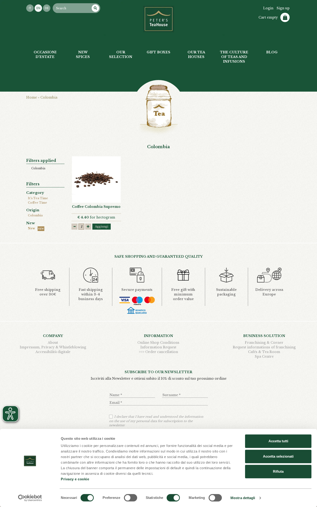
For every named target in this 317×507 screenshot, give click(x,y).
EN (38, 8)
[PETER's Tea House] (158, 19)
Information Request (158, 347)
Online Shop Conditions (158, 342)
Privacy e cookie (75, 479)
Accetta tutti (278, 441)
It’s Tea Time (38, 198)
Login (268, 8)
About (53, 342)
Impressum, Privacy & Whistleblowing (53, 347)
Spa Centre (264, 356)
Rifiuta (278, 471)
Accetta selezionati (278, 456)
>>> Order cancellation (158, 352)
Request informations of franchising (264, 347)
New (32, 228)
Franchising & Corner (264, 342)
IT (30, 8)
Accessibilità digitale (53, 352)
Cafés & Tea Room (264, 352)
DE (47, 8)
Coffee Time (37, 202)
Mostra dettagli (242, 498)
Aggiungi (101, 226)
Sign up (283, 8)
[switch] (130, 497)
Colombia (35, 215)
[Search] (95, 8)
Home (31, 97)
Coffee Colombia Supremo (96, 207)
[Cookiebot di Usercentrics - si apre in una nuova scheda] (30, 497)
